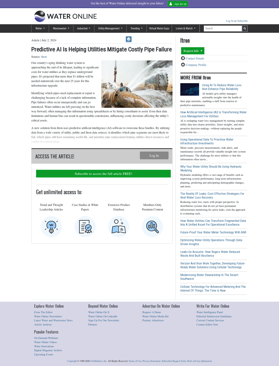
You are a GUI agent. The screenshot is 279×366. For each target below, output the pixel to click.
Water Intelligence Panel (209, 312)
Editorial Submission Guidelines (214, 316)
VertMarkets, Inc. (98, 361)
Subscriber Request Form (174, 361)
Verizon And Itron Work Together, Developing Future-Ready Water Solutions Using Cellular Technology (212, 265)
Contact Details (195, 58)
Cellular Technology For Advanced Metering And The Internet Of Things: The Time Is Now (213, 288)
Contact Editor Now (207, 324)
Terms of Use (134, 361)
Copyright (72, 361)
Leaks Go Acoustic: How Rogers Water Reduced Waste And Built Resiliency (210, 253)
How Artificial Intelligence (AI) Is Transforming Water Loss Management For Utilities (213, 114)
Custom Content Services (210, 320)
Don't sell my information (199, 361)
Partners (92, 324)
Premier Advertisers (153, 320)
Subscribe (242, 21)
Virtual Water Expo (159, 28)
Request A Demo (151, 312)
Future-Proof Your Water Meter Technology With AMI (213, 232)
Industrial (82, 28)
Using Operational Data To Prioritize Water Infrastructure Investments (206, 141)
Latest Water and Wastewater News (53, 320)
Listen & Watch (184, 28)
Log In (230, 21)
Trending (135, 28)
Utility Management (109, 28)
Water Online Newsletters (48, 316)
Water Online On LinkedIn (102, 316)
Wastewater (60, 28)
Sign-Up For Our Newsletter (103, 320)
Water (39, 28)
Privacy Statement (152, 361)
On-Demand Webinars (46, 338)
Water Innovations (44, 346)
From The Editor (43, 312)
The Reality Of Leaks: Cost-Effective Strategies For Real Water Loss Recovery (212, 195)
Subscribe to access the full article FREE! (103, 173)
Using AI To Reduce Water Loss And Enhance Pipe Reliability (221, 87)
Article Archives (43, 324)
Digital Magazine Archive (48, 350)
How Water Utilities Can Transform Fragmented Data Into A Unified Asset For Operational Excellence (213, 222)
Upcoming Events (43, 354)
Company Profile (196, 65)
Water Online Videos (45, 342)
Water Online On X (98, 312)
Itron (44, 57)
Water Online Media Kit (155, 316)
